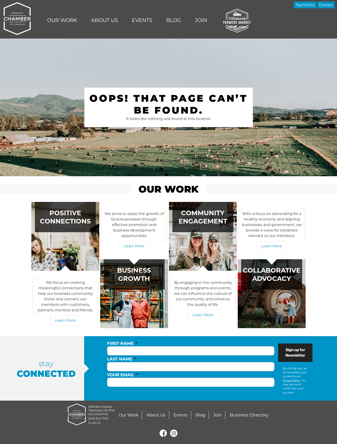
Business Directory (249, 415)
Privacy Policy (291, 380)
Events (142, 20)
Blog (173, 20)
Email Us (94, 422)
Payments (305, 5)
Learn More (65, 320)
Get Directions (98, 414)
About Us (104, 20)
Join (201, 20)
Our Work (62, 20)
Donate (326, 5)
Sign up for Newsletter (295, 352)
